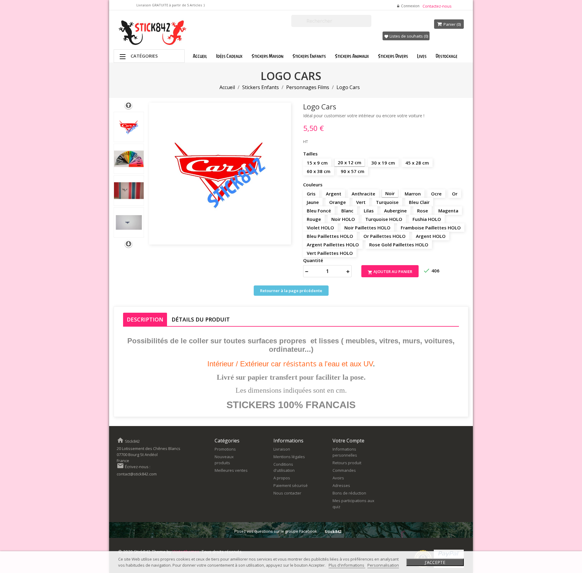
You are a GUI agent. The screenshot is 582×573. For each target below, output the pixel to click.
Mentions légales (289, 456)
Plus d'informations (347, 565)
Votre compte (348, 440)
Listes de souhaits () (406, 36)
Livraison (281, 449)
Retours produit (347, 462)
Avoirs (338, 478)
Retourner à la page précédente (291, 290)
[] (369, 24)
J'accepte (435, 562)
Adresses (341, 485)
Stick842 (333, 531)
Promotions (225, 449)
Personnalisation (383, 565)
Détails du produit (201, 319)
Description (145, 319)
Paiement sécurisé (290, 485)
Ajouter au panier (390, 272)
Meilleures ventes (231, 470)
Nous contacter (287, 493)
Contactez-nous (437, 6)
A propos (281, 478)
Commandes (344, 470)
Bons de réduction (349, 493)
